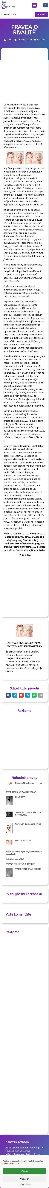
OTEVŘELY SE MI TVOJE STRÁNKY (20, 864)
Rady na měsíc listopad (18, 1151)
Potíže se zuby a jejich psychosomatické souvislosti (24, 853)
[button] (34, 5)
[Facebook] (45, 5)
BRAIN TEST (20, 797)
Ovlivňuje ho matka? (15, 859)
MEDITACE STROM (23, 840)
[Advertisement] (24, 75)
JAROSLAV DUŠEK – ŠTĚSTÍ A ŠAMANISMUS (28, 813)
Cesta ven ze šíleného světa (28, 824)
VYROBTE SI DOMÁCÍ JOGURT (28, 869)
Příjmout (24, 1171)
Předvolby (24, 1179)
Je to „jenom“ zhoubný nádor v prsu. (24, 1147)
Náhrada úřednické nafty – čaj (28, 783)
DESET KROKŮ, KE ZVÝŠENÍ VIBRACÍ (21, 792)
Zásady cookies (25, 1184)
